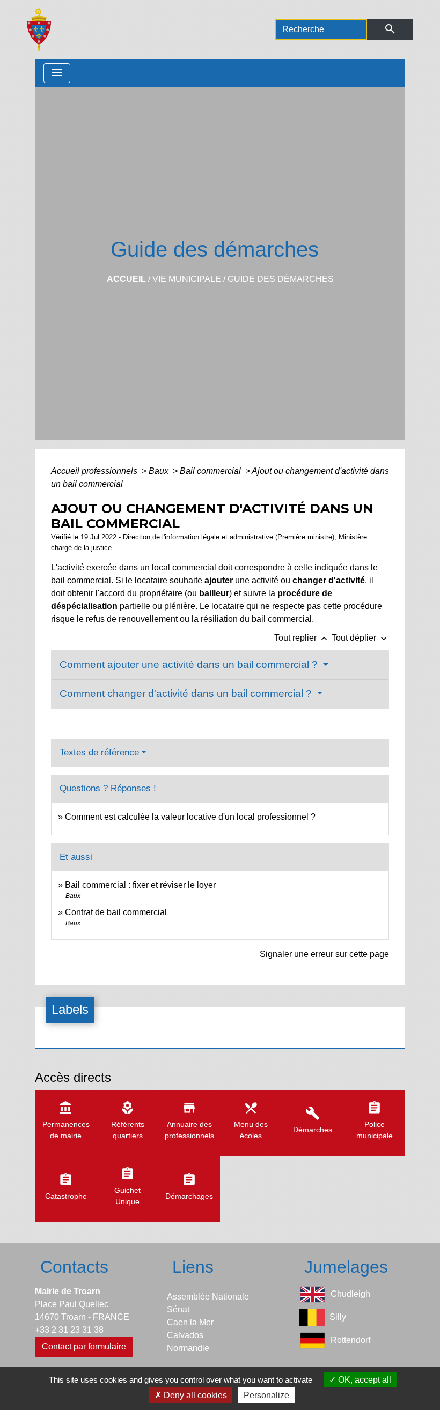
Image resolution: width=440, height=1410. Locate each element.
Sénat (178, 1309)
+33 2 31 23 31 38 (69, 1329)
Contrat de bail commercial (116, 912)
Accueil (126, 279)
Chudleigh (350, 1293)
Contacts (74, 1267)
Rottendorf (350, 1340)
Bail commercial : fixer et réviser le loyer (140, 884)
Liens (193, 1267)
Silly (337, 1317)
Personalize (266, 1395)
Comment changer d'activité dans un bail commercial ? (187, 693)
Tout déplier (360, 637)
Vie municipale (186, 279)
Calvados (185, 1335)
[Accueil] (39, 29)
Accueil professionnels (95, 471)
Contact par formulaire (84, 1346)
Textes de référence (99, 752)
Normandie (188, 1348)
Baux (160, 471)
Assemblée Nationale (208, 1296)
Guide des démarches (281, 279)
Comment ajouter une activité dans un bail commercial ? (190, 664)
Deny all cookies (194, 1395)
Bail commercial (211, 471)
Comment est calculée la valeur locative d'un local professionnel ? (190, 816)
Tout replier (301, 637)
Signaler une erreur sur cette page (324, 954)
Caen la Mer (190, 1322)
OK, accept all (363, 1379)
